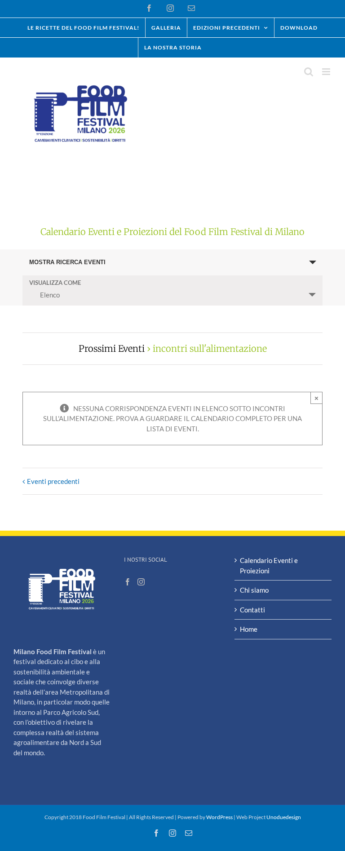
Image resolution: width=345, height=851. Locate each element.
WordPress (219, 817)
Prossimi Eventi (112, 348)
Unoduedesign (283, 817)
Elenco (50, 295)
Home (248, 629)
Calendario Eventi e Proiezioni (269, 565)
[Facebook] (127, 581)
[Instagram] (141, 581)
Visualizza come (55, 283)
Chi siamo (254, 590)
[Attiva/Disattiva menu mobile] (327, 71)
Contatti (252, 610)
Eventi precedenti (53, 481)
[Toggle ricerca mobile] (308, 71)
